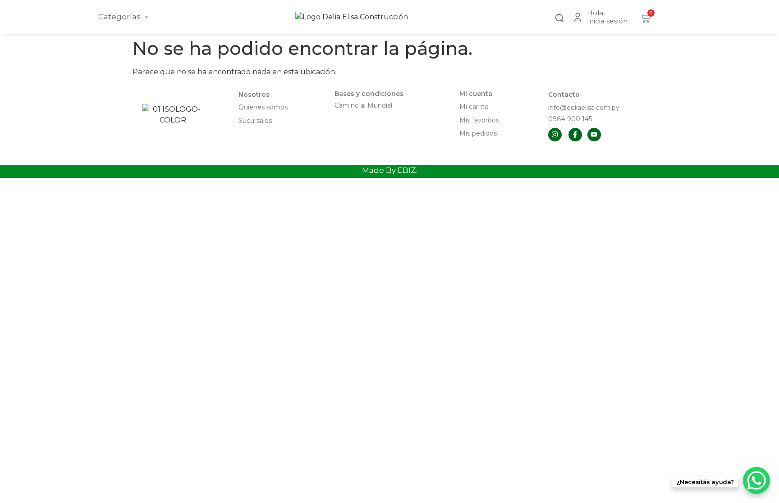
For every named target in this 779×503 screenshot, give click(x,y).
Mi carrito (474, 107)
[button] (559, 17)
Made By (389, 170)
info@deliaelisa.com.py (583, 108)
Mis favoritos (479, 120)
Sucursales (255, 121)
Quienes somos (263, 107)
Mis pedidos (478, 133)
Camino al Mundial (363, 105)
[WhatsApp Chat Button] (756, 480)
